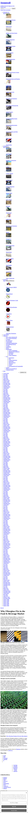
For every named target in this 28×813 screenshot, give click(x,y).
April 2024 (5, 407)
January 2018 (6, 498)
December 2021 (6, 441)
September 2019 (6, 474)
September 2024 (6, 401)
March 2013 (5, 569)
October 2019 (6, 473)
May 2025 (5, 391)
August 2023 (6, 417)
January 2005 (6, 604)
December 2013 (6, 558)
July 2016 (5, 520)
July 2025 (5, 389)
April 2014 (5, 553)
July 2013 (5, 564)
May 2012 (5, 578)
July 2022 (5, 433)
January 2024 (6, 411)
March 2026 (5, 379)
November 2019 (6, 471)
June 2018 (5, 492)
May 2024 (5, 406)
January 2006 (6, 603)
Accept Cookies (14, 810)
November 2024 (6, 399)
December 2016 (6, 514)
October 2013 (6, 560)
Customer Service (7, 787)
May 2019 (5, 479)
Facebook (15, 767)
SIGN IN (6, 6)
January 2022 (6, 440)
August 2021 (6, 446)
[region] (14, 802)
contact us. (10, 750)
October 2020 (6, 458)
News (4, 782)
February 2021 (6, 453)
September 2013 (6, 561)
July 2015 (5, 535)
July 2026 (5, 374)
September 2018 (6, 489)
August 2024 (6, 402)
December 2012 (6, 572)
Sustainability (6, 783)
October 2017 (6, 502)
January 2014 (6, 557)
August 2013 (6, 563)
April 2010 (5, 595)
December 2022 (6, 427)
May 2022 (5, 435)
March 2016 (5, 525)
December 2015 (6, 529)
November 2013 (6, 559)
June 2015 (5, 536)
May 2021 (5, 450)
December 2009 (6, 598)
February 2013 (6, 570)
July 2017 (5, 506)
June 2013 (5, 565)
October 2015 (6, 531)
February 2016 (6, 526)
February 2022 (6, 439)
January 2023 (6, 425)
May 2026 (5, 377)
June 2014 (5, 551)
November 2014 (6, 544)
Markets (5, 778)
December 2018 (6, 485)
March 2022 (5, 437)
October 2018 (6, 487)
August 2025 (6, 388)
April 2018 (5, 495)
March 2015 (5, 540)
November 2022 (6, 428)
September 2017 (6, 503)
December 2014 (6, 543)
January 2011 (6, 589)
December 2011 (6, 582)
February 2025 (6, 395)
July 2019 (5, 476)
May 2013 (5, 566)
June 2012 (5, 577)
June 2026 (5, 375)
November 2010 (6, 591)
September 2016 (6, 518)
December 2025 (6, 383)
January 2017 (6, 513)
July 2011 (5, 586)
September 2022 (6, 430)
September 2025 (6, 386)
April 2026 (5, 378)
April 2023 (5, 422)
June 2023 (5, 419)
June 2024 (5, 405)
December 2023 (6, 412)
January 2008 (6, 600)
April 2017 (5, 509)
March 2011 (5, 588)
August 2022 (6, 431)
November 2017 (6, 501)
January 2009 (6, 599)
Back (4, 13)
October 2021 (6, 444)
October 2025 (6, 385)
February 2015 (6, 541)
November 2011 (6, 583)
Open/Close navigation (5, 10)
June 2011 (5, 587)
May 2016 (5, 523)
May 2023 (5, 420)
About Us (5, 781)
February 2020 (6, 468)
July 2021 (5, 447)
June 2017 (5, 507)
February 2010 (6, 597)
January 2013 (6, 571)
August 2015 (6, 533)
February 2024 (6, 409)
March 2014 (5, 554)
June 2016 (5, 521)
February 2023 (6, 424)
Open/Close (3, 7)
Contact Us (5, 786)
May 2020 (5, 464)
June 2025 (5, 390)
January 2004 (6, 605)
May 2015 (5, 537)
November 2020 (6, 457)
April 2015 (5, 538)
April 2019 (5, 480)
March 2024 (5, 408)
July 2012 (5, 576)
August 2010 (6, 593)
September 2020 (6, 459)
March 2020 (5, 467)
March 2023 (5, 423)
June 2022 (5, 434)
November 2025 (6, 384)
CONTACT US (23, 372)
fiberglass (18, 749)
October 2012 (6, 575)
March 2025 (5, 394)
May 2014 (5, 552)
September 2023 (6, 416)
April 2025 (5, 392)
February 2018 (6, 497)
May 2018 (5, 493)
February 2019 (6, 482)
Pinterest (15, 768)
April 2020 (5, 465)
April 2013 (5, 568)
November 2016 (6, 515)
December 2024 (6, 397)
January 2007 (6, 602)
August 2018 (6, 490)
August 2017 (6, 504)
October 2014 (6, 546)
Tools (4, 780)
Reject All (14, 806)
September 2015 (6, 532)
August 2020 (6, 461)
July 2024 (5, 403)
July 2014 (5, 549)
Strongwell (6, 2)
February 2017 (6, 512)
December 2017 (6, 499)
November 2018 (6, 486)
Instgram (15, 771)
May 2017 (5, 508)
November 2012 (6, 574)
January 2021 (6, 454)
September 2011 (6, 585)
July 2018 (5, 491)
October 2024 (6, 400)
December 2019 (6, 470)
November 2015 (6, 530)
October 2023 (6, 414)
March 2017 (5, 510)
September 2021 (6, 445)
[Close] (26, 792)
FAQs (4, 784)
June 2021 (5, 448)
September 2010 (6, 592)
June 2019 (5, 478)
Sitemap (5, 788)
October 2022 (6, 429)
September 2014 (6, 547)
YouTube (15, 765)
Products (5, 777)
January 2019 (6, 484)
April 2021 (5, 451)
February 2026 (6, 380)
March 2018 (5, 496)
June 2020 (5, 463)
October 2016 (6, 516)
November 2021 (6, 442)
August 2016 (6, 519)
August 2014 (6, 548)
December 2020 (6, 456)
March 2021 (5, 452)
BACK (2, 608)
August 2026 (6, 373)
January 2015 (6, 542)
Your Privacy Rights (14, 802)
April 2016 (5, 524)
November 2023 (6, 413)
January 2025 (6, 396)
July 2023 (5, 418)
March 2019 (5, 481)
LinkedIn (15, 766)
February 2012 (6, 580)
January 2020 (6, 469)
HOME (2, 6)
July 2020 (5, 462)
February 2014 (6, 555)
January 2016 (6, 527)
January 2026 (6, 382)
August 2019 (6, 475)
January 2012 (6, 581)
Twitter (15, 770)
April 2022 (5, 436)
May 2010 (5, 594)
